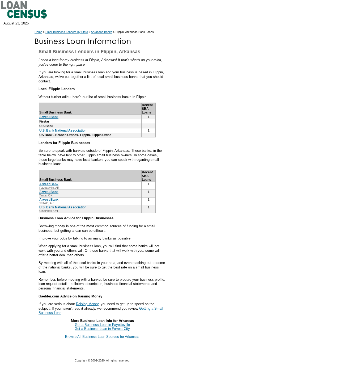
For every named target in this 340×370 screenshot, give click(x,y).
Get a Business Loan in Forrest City (102, 329)
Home (38, 31)
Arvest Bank (48, 117)
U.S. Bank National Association (62, 130)
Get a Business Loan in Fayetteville (102, 325)
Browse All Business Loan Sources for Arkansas (102, 337)
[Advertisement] (215, 145)
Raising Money (87, 304)
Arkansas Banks (101, 31)
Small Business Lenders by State (66, 31)
